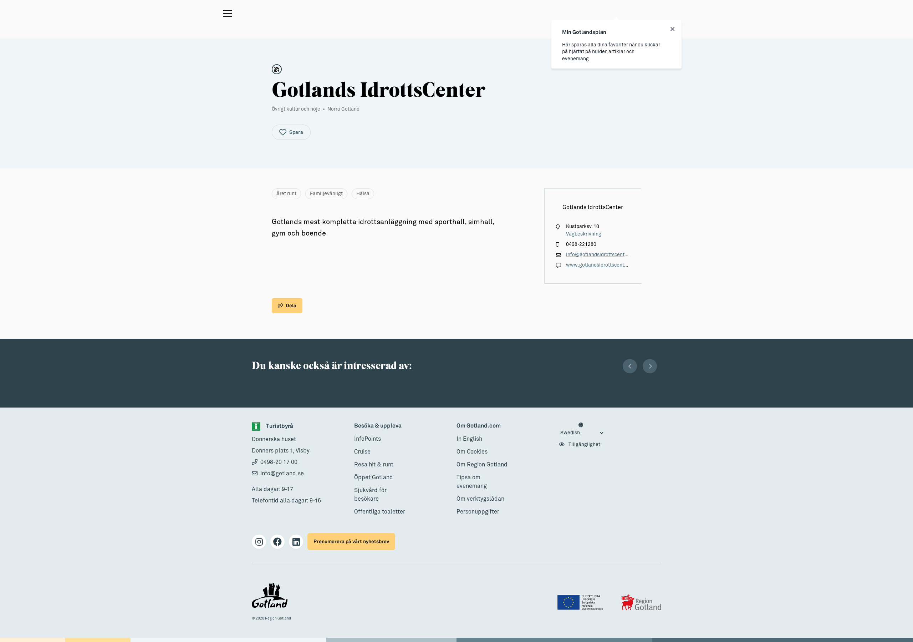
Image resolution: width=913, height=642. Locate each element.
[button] (630, 366)
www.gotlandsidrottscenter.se (600, 265)
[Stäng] (672, 29)
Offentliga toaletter (379, 512)
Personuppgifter (477, 512)
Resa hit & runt (373, 464)
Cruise (362, 452)
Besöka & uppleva (378, 426)
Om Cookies (472, 452)
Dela (291, 305)
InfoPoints (367, 439)
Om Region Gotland (481, 464)
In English (469, 439)
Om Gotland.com (478, 426)
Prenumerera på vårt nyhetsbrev (351, 541)
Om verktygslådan (480, 499)
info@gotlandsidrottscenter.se (601, 254)
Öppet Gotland (373, 477)
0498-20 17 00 (278, 462)
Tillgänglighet (583, 444)
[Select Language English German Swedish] (582, 429)
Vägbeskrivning (583, 234)
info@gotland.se (282, 473)
